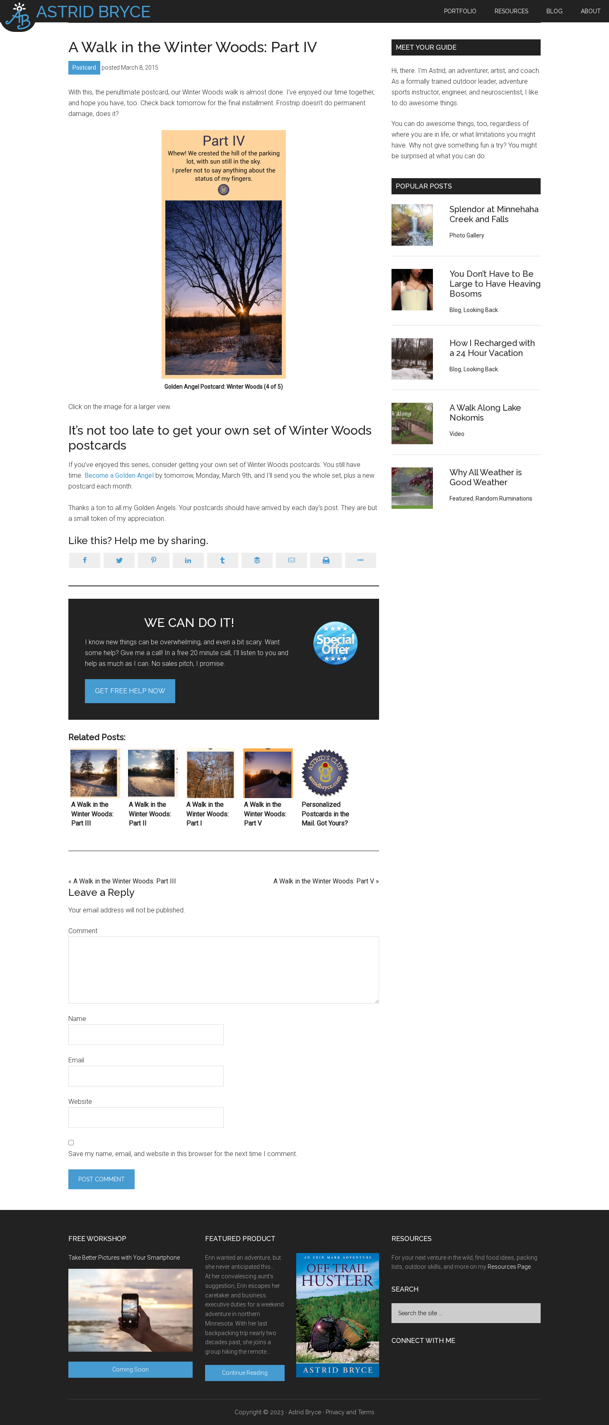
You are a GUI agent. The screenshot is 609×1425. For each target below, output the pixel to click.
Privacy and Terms (350, 1412)
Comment (82, 931)
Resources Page (509, 1266)
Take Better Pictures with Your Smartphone (124, 1257)
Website (80, 1102)
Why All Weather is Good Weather (486, 477)
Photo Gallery (467, 235)
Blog (455, 310)
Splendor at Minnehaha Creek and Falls (494, 214)
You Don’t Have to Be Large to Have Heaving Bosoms (495, 284)
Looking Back (481, 310)
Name (77, 1019)
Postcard (84, 67)
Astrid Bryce (304, 1412)
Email (76, 1060)
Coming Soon (130, 1369)
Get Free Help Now (130, 691)
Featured (461, 498)
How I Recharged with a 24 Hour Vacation (492, 348)
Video (457, 434)
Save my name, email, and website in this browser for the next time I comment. (182, 1154)
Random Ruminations (504, 498)
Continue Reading (245, 1372)
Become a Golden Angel (119, 475)
